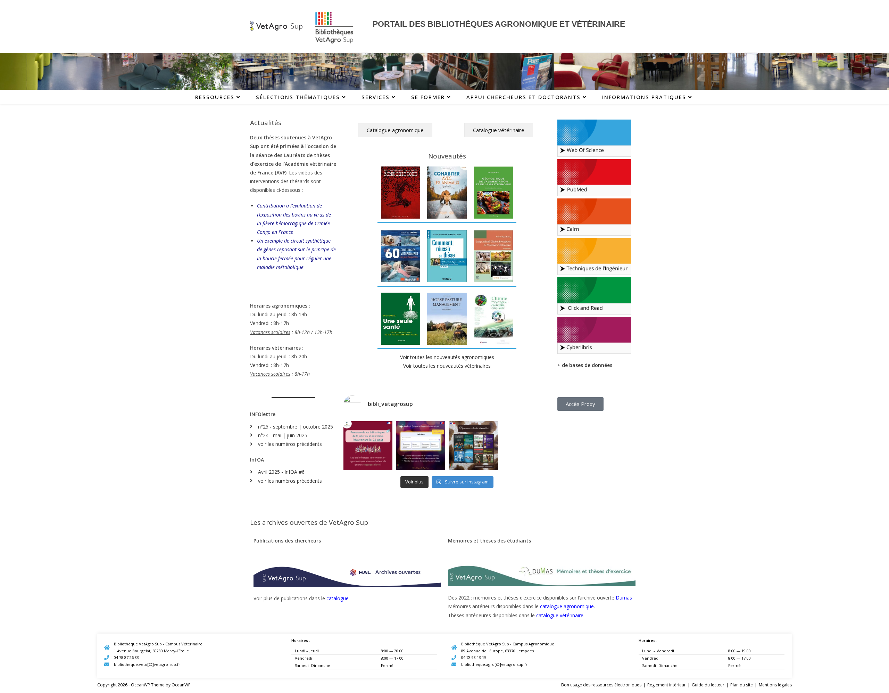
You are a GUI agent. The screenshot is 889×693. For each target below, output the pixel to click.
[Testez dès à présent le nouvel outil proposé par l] (420, 446)
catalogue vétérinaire (559, 615)
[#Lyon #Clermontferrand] (368, 446)
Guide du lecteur (708, 685)
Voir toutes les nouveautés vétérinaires (447, 365)
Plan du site (741, 685)
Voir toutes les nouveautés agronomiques (447, 357)
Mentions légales (775, 685)
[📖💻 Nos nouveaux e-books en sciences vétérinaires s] (473, 446)
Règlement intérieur (666, 685)
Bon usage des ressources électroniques (601, 685)
